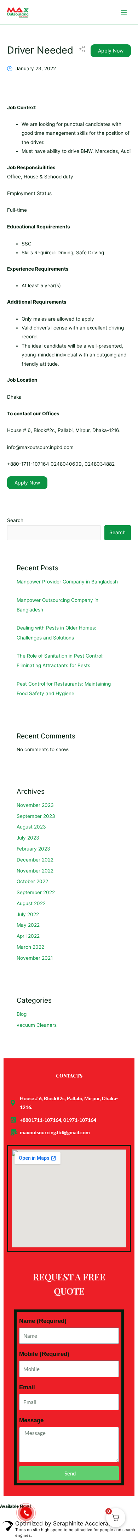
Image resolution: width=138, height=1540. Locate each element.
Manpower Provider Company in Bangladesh (67, 582)
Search (15, 520)
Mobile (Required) (44, 1354)
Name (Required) (43, 1321)
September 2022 (36, 892)
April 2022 (28, 936)
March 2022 (30, 947)
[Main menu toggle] (124, 12)
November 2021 (35, 958)
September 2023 (36, 816)
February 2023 (33, 849)
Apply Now (110, 51)
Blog (22, 1014)
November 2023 (35, 805)
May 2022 (28, 925)
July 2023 (28, 838)
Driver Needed (40, 50)
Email (27, 1387)
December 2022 (35, 860)
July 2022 (28, 914)
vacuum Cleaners (37, 1025)
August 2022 (31, 903)
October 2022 (32, 881)
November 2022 (35, 871)
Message (31, 1420)
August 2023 (31, 827)
